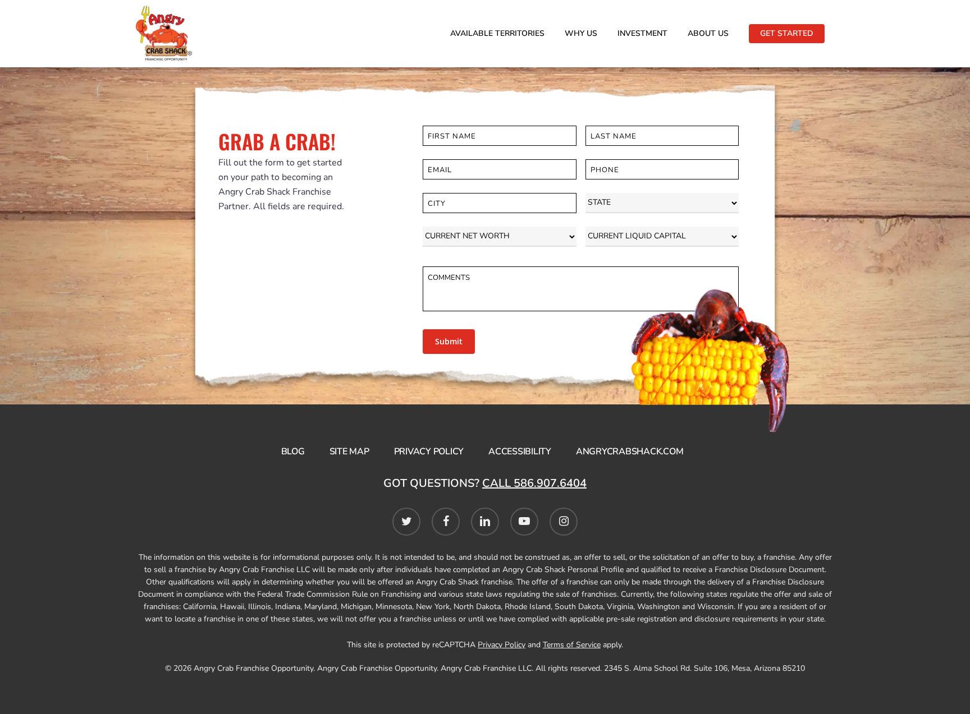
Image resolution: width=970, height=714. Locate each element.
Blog (293, 451)
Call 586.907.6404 (534, 483)
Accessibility (519, 451)
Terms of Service (572, 644)
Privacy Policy (429, 451)
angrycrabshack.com (630, 451)
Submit (449, 341)
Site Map (349, 451)
